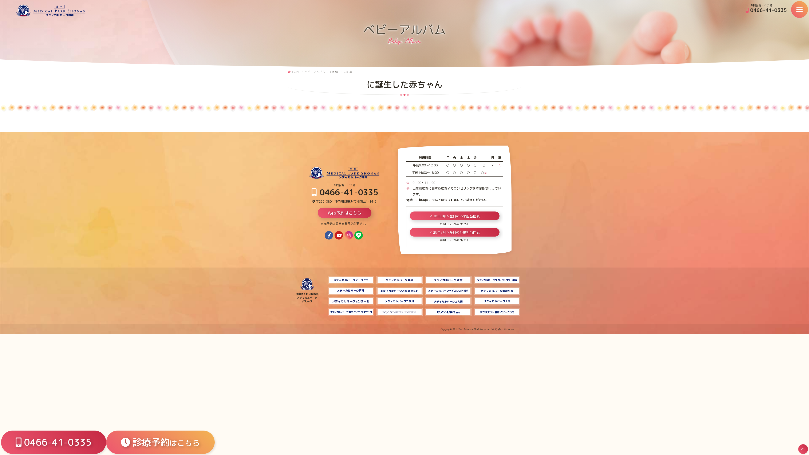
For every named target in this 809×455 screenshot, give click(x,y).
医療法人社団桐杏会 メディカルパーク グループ (307, 297)
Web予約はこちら (344, 213)
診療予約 (165, 442)
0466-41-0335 (768, 10)
